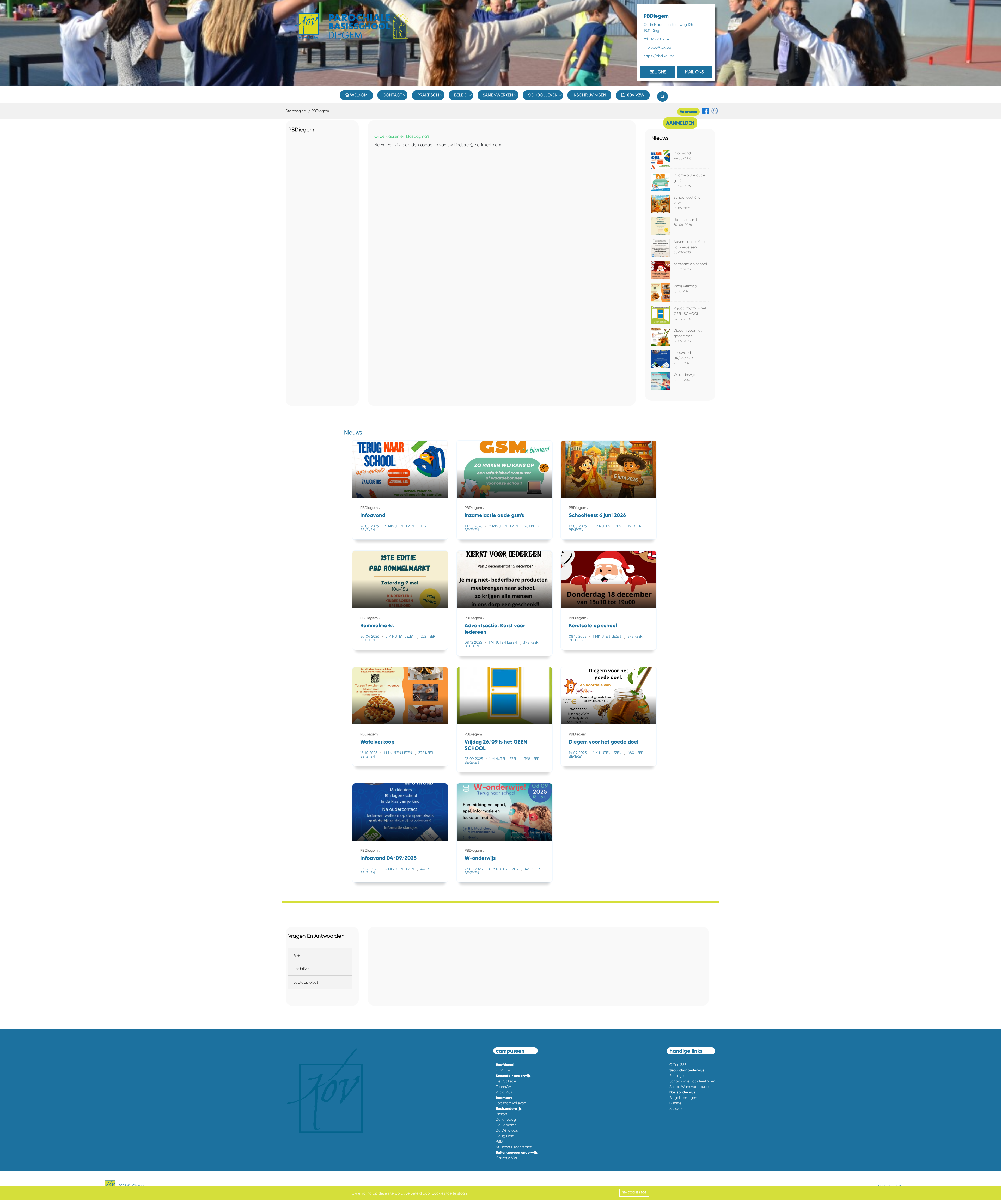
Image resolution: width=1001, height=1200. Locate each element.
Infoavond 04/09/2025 (388, 858)
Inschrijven (302, 969)
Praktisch (428, 95)
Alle (297, 955)
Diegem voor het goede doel (603, 742)
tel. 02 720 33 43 (657, 39)
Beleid (461, 95)
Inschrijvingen (589, 95)
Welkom (358, 95)
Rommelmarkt (685, 219)
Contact (392, 95)
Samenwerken (498, 95)
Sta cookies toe (634, 1192)
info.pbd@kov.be (657, 47)
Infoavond (682, 153)
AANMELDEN (680, 123)
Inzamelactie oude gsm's (494, 515)
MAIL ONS (694, 71)
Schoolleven (543, 95)
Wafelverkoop (685, 286)
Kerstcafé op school (690, 264)
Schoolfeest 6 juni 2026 (597, 515)
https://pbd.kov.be (659, 56)
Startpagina (296, 111)
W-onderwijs (684, 375)
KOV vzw (634, 95)
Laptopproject (306, 982)
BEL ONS (658, 71)
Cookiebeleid (889, 1186)
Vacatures (688, 111)
